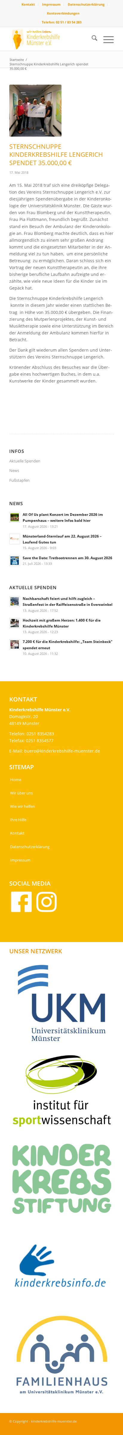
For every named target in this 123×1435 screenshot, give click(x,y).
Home (15, 779)
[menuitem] (28, 4)
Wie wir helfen (22, 806)
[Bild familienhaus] (64, 1357)
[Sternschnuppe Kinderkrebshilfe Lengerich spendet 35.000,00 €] (35, 111)
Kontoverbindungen (63, 13)
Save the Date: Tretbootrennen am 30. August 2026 (67, 557)
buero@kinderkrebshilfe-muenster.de (62, 751)
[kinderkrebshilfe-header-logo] (51, 39)
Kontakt (28, 4)
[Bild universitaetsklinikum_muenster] (64, 1005)
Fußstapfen (19, 480)
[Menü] (105, 39)
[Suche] (91, 39)
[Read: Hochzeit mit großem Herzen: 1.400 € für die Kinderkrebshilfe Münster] (14, 623)
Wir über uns (21, 793)
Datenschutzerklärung (86, 4)
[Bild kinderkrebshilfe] (64, 1269)
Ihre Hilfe (18, 819)
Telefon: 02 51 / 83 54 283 (62, 22)
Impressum (51, 4)
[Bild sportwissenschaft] (64, 1093)
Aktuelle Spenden (24, 461)
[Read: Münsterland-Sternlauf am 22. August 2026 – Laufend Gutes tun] (14, 539)
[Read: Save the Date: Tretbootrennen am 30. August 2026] (14, 560)
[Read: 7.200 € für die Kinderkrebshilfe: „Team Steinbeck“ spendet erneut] (14, 644)
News (14, 470)
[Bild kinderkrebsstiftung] (64, 1181)
